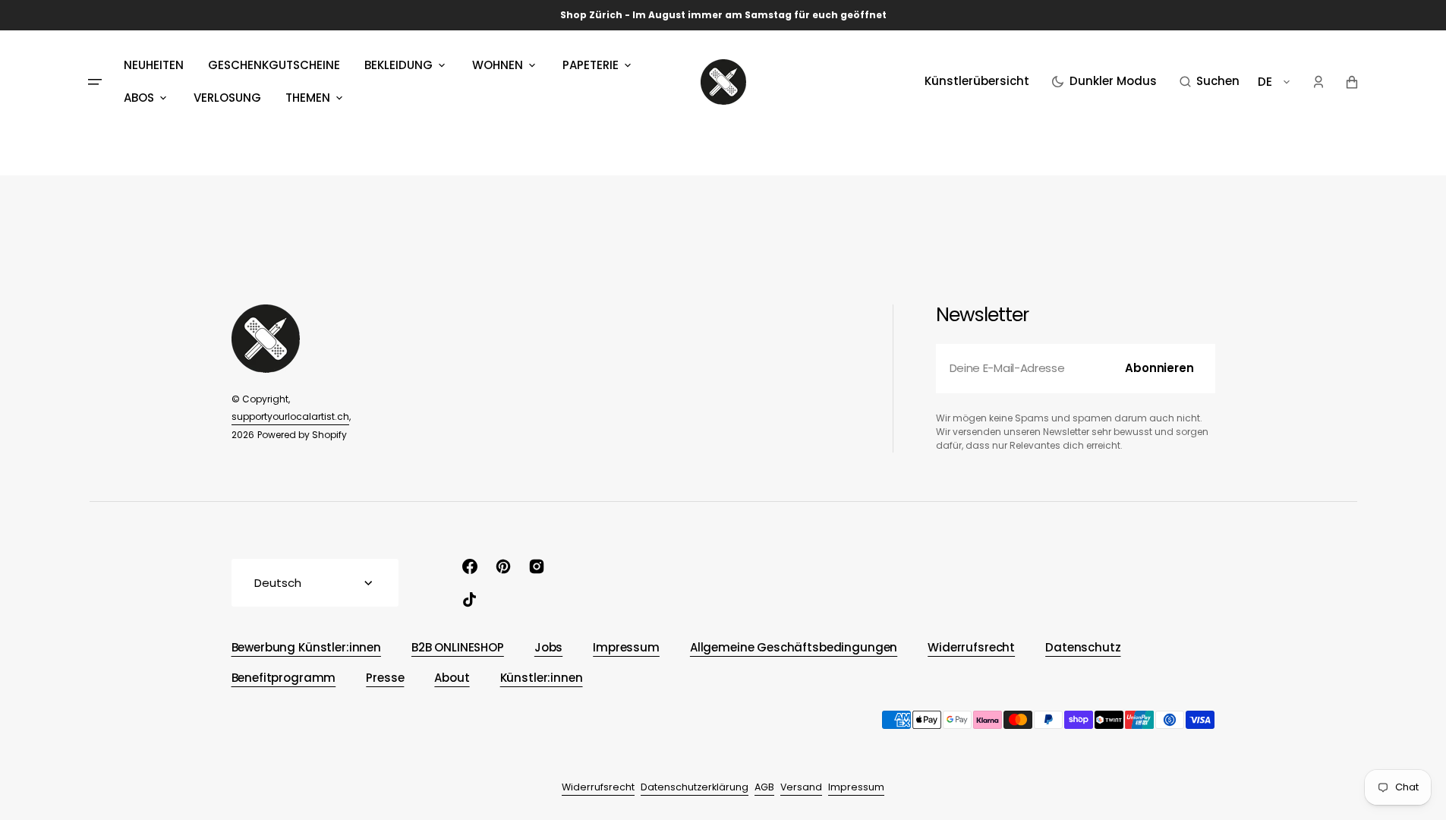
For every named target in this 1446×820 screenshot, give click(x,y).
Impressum (856, 787)
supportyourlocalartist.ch (290, 416)
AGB (764, 787)
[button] (1210, 82)
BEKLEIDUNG (398, 65)
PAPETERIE (590, 65)
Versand (801, 787)
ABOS (139, 98)
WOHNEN (497, 65)
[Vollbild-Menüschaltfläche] (95, 82)
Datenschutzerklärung (694, 787)
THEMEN (307, 98)
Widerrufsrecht (598, 787)
